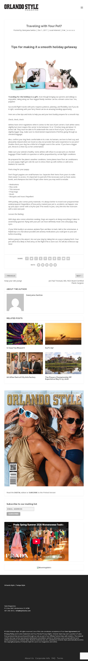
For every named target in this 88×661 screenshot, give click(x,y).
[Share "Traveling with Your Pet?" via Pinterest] (45, 258)
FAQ (53, 658)
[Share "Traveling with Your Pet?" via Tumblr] (40, 258)
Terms (60, 658)
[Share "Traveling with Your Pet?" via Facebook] (27, 258)
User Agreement (71, 631)
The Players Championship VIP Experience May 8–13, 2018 (58, 378)
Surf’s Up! (49, 348)
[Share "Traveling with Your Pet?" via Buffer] (54, 258)
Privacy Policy (9, 634)
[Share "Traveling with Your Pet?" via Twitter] (31, 258)
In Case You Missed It (16, 348)
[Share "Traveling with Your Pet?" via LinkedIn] (50, 258)
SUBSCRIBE (33, 492)
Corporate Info (42, 658)
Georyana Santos (29, 30)
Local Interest (54, 30)
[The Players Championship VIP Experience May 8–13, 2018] (63, 363)
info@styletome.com (23, 611)
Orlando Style (9, 585)
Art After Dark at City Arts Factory (21, 377)
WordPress (60, 655)
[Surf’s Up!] (63, 334)
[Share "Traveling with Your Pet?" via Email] (63, 258)
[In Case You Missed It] (25, 334)
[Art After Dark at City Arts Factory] (25, 363)
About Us (29, 658)
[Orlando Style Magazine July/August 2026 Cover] (44, 438)
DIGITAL (17, 492)
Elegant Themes (39, 655)
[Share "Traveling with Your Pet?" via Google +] (36, 258)
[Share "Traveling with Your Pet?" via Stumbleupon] (59, 258)
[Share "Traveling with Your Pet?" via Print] (68, 258)
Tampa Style (20, 585)
